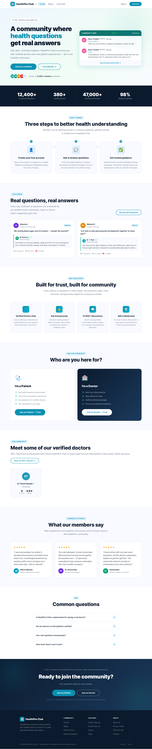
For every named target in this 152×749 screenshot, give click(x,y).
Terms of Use (118, 730)
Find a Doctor (69, 730)
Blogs (50, 4)
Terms (130, 744)
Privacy (122, 744)
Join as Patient (64, 693)
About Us (116, 722)
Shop (90, 734)
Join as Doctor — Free (96, 412)
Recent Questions (70, 734)
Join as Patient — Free (30, 412)
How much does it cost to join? (75, 644)
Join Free (135, 4)
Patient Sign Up (94, 722)
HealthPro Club (22, 4)
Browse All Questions (128, 212)
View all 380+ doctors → (24, 461)
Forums (66, 722)
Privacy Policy (118, 726)
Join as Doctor (88, 693)
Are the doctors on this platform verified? (75, 626)
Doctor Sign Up (94, 726)
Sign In (124, 4)
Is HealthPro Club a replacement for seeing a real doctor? (75, 617)
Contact (116, 734)
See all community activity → (110, 63)
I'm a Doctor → (49, 66)
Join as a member (23, 66)
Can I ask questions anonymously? (75, 635)
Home (42, 4)
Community (61, 4)
